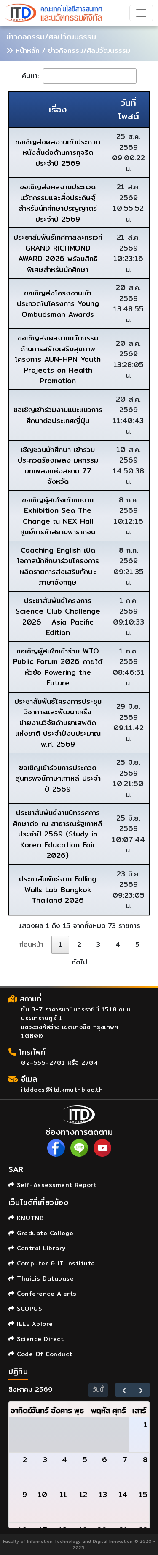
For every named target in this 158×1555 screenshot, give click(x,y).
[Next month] (141, 1390)
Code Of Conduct (43, 1354)
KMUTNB (29, 1218)
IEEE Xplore (34, 1323)
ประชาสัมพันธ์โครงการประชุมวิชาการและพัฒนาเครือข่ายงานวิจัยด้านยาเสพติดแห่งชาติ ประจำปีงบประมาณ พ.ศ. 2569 (58, 722)
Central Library (40, 1248)
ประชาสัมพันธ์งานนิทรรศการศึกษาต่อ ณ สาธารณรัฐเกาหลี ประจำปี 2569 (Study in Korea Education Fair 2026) (57, 834)
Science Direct (39, 1338)
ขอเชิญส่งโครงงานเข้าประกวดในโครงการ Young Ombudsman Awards (58, 303)
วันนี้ (98, 1389)
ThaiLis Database (44, 1278)
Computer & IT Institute (55, 1263)
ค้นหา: (32, 76)
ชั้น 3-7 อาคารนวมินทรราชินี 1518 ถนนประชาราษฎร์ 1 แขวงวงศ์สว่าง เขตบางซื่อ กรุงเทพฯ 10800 (76, 1022)
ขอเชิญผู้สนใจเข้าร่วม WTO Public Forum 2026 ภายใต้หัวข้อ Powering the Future (57, 667)
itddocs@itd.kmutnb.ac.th (62, 1089)
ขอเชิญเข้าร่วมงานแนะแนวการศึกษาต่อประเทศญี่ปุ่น (57, 415)
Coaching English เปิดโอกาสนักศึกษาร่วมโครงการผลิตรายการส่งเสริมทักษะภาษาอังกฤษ (58, 566)
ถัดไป (79, 962)
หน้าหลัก (28, 50)
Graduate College (44, 1233)
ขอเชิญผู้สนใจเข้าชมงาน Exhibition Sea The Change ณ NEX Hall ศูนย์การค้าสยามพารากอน (57, 516)
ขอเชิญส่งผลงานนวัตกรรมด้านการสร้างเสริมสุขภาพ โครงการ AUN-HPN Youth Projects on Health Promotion (58, 359)
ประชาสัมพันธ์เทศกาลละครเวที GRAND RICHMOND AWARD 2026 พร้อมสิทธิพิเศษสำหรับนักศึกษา (57, 253)
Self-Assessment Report (55, 1184)
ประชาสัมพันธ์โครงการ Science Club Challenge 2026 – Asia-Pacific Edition (58, 616)
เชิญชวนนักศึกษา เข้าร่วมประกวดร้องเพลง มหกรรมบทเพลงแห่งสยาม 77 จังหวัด (58, 465)
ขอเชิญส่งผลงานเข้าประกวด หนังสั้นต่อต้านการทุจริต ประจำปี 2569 (57, 152)
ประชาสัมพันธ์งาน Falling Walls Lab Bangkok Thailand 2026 (57, 889)
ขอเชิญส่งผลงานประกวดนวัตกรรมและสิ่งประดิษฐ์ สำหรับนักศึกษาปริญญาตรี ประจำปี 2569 (58, 203)
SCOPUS (28, 1308)
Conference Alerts (46, 1293)
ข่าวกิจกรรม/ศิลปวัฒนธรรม (51, 37)
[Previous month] (124, 1390)
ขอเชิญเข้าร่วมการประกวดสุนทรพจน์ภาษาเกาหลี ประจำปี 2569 (58, 778)
